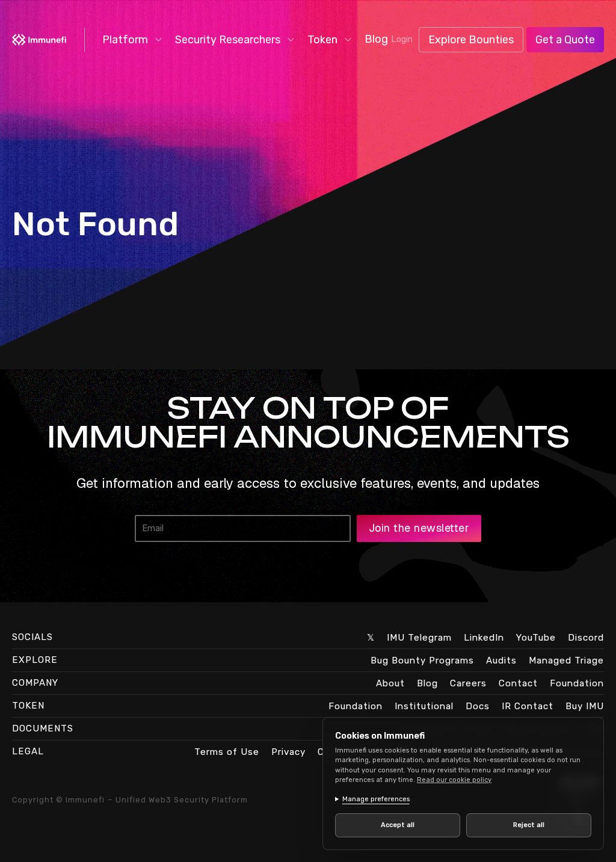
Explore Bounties (471, 39)
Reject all (522, 825)
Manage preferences (376, 799)
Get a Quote (565, 39)
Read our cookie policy (454, 780)
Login (402, 39)
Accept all (395, 825)
